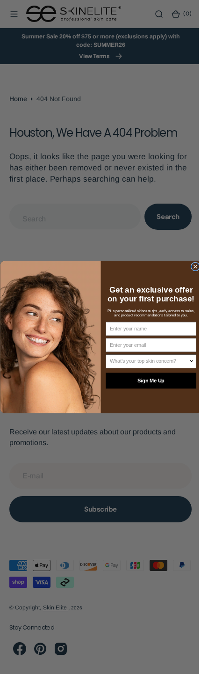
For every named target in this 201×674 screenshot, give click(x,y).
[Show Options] (188, 361)
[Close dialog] (191, 267)
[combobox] (146, 361)
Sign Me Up (147, 381)
